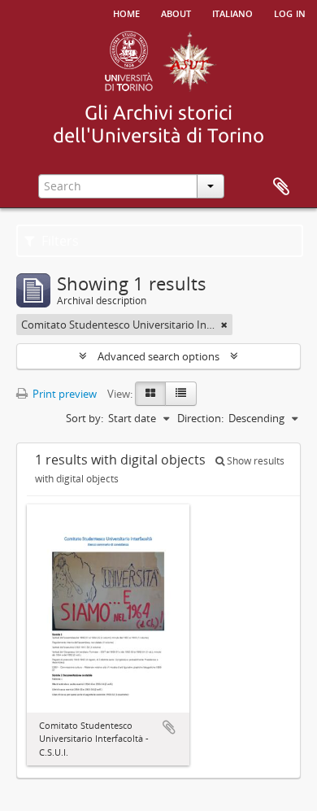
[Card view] (150, 394)
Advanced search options (158, 356)
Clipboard (281, 187)
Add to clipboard (169, 727)
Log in (290, 12)
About (176, 12)
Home (126, 12)
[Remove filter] (224, 324)
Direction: (200, 418)
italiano (232, 12)
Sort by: (84, 418)
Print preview (63, 393)
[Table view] (181, 394)
